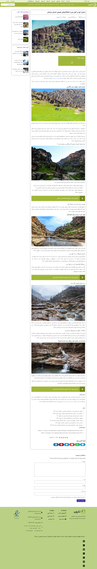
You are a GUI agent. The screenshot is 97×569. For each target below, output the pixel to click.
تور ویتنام (37, 1)
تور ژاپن (58, 1)
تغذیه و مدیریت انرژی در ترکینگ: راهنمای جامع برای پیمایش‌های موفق (18, 62)
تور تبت (67, 1)
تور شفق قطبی (31, 1)
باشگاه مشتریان (37, 4)
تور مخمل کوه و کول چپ (67, 401)
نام (84, 479)
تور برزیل (43, 1)
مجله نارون (43, 4)
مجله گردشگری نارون (74, 81)
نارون (73, 4)
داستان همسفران (51, 4)
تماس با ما (12, 1)
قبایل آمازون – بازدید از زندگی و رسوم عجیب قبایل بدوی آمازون (18, 24)
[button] (60, 58)
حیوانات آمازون (20, 39)
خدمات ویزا (57, 4)
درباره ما (7, 1)
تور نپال (48, 1)
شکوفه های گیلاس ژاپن (19, 16)
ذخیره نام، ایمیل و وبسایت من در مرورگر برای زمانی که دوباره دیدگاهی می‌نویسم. (67, 497)
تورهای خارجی (62, 4)
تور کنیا (62, 1)
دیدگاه (83, 461)
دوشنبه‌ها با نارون (31, 4)
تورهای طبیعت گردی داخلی (57, 78)
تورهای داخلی (68, 4)
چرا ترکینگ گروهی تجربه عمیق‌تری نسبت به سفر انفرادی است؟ (18, 53)
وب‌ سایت (83, 491)
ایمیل (83, 485)
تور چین (53, 1)
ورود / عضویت (86, 1)
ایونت (47, 4)
